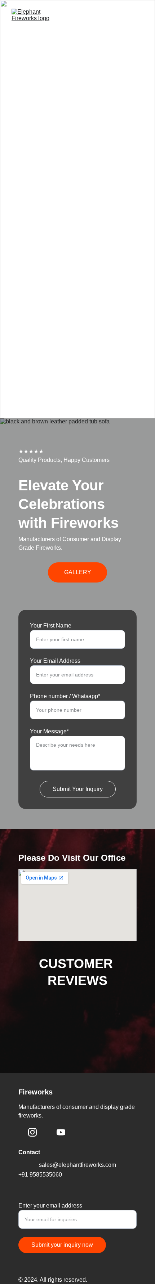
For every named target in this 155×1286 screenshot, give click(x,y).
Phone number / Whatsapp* (65, 696)
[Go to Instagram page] (32, 1132)
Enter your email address (50, 1205)
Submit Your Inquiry (78, 789)
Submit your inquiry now (62, 1245)
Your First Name (50, 625)
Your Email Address (55, 661)
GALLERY (77, 572)
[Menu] (139, 30)
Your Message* (49, 731)
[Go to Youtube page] (61, 1132)
